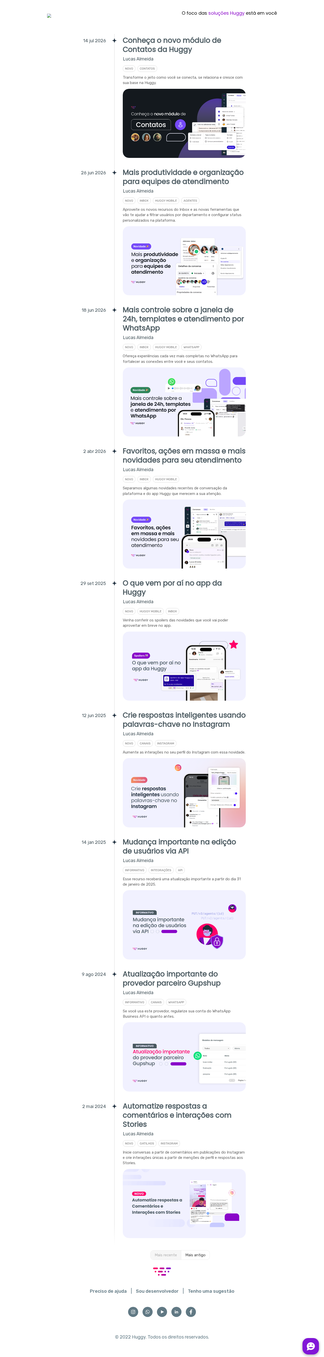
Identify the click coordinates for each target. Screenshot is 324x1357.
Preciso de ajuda (108, 1291)
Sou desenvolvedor (157, 1291)
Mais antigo (195, 1255)
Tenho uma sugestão (211, 1291)
